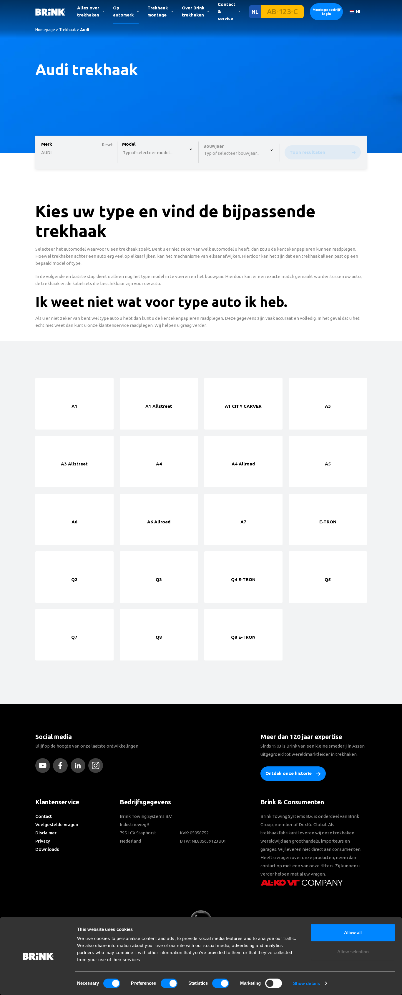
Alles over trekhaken (88, 11)
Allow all (353, 932)
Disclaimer (46, 832)
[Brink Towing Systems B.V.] (50, 11)
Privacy (42, 840)
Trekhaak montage (157, 11)
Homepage (45, 29)
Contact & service (226, 11)
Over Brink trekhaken (193, 11)
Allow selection (353, 951)
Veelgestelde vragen (56, 824)
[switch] (169, 983)
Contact (43, 816)
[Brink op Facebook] (62, 765)
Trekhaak (67, 29)
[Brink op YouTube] (44, 765)
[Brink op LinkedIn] (79, 765)
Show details (306, 983)
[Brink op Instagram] (97, 765)
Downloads (47, 849)
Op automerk (123, 11)
